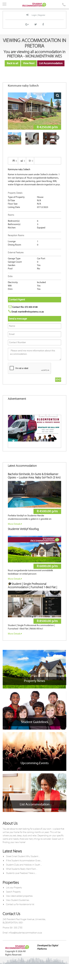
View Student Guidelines (17, 900)
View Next (28, 63)
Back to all (12, 63)
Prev (12, 137)
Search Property (13, 892)
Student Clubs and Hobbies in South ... (24, 864)
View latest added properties (19, 896)
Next (56, 137)
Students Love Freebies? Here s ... (21, 873)
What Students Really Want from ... (21, 869)
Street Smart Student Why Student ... (23, 856)
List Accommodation (51, 63)
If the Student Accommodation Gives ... (24, 860)
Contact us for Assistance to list (20, 904)
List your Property (14, 887)
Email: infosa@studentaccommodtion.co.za (22, 932)
